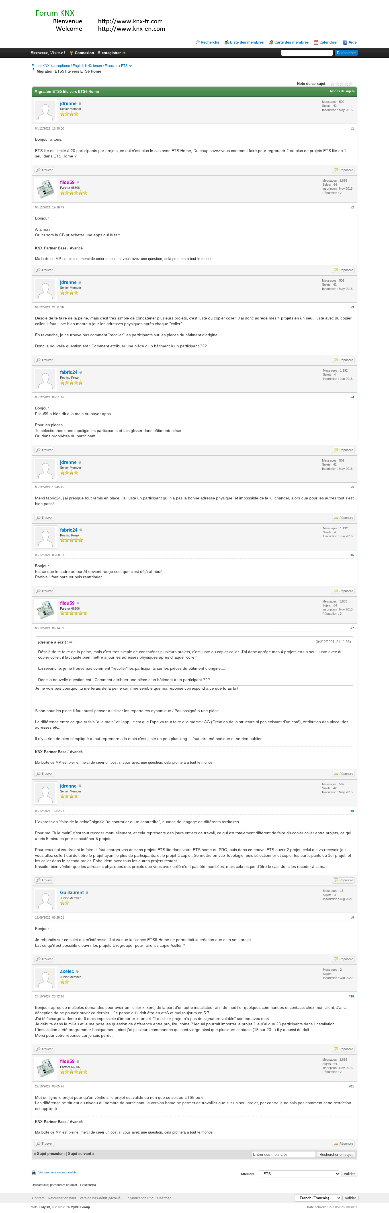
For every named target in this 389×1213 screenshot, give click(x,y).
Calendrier (329, 42)
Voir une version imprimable (57, 1172)
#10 (351, 996)
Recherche (210, 42)
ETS (124, 66)
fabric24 (68, 372)
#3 (352, 307)
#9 (352, 917)
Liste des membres (247, 42)
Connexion (84, 53)
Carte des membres (292, 42)
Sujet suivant (79, 1153)
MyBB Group (80, 1207)
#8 (352, 811)
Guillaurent (72, 892)
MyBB (45, 1207)
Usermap (164, 1198)
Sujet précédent (51, 1153)
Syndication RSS (141, 1198)
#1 (352, 128)
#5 (352, 487)
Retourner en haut (62, 1198)
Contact (38, 1198)
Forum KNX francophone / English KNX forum (67, 66)
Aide (353, 42)
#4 (352, 397)
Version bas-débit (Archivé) (101, 1198)
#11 (351, 1086)
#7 (352, 628)
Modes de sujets (342, 91)
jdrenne (68, 103)
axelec (67, 971)
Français (111, 66)
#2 (352, 207)
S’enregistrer (109, 53)
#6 (352, 555)
